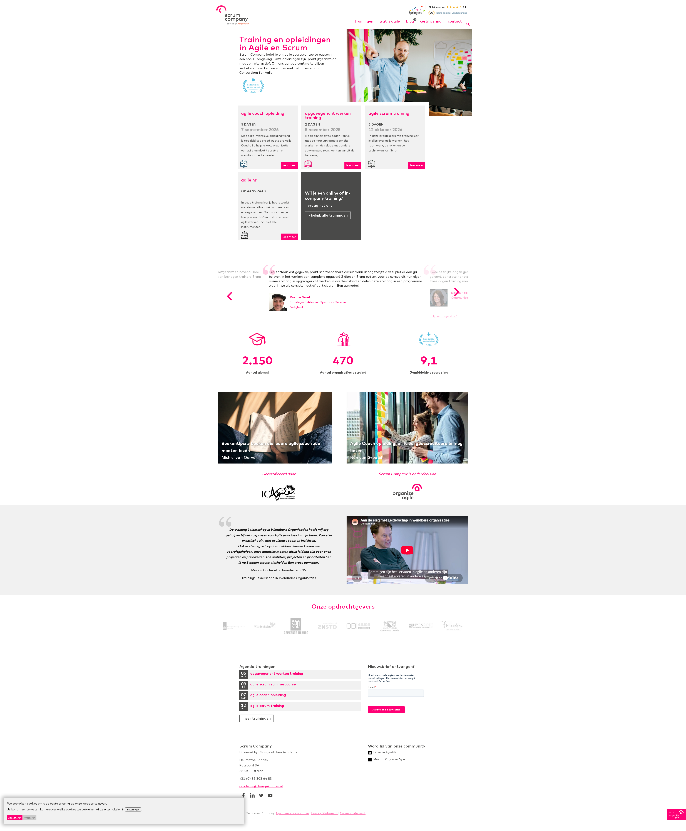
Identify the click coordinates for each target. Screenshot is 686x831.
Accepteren (14, 817)
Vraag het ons (320, 205)
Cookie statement (353, 813)
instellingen (133, 809)
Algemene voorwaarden (292, 813)
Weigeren (29, 817)
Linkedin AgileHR (384, 752)
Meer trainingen (256, 718)
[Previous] (229, 296)
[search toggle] (468, 24)
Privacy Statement (324, 813)
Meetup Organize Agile (389, 759)
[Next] (456, 291)
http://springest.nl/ (443, 316)
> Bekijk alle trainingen (328, 215)
